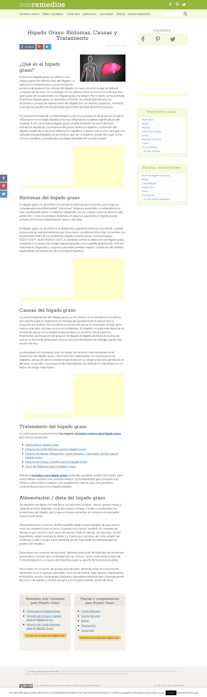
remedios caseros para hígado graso (98, 433)
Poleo (145, 191)
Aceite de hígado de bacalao (156, 175)
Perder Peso (89, 14)
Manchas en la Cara (151, 139)
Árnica (145, 179)
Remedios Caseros (29, 14)
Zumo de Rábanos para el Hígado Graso (50, 466)
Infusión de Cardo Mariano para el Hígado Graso (55, 449)
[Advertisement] (46, 166)
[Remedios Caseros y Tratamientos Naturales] (42, 6)
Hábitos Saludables (52, 14)
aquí (196, 692)
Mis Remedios (176, 685)
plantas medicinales (50, 671)
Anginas (146, 127)
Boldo (85, 620)
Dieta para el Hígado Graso (42, 444)
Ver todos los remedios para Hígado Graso (45, 636)
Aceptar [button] (171, 693)
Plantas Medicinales (139, 14)
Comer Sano (73, 14)
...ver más (151, 151)
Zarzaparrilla (148, 195)
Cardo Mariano (90, 611)
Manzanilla (88, 625)
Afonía (145, 123)
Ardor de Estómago (151, 131)
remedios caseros (35, 671)
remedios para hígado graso (49, 475)
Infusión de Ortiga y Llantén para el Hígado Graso (56, 461)
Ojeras (145, 143)
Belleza (121, 14)
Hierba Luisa (148, 187)
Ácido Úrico (147, 119)
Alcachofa (87, 630)
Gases (145, 135)
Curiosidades (106, 14)
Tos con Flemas (149, 147)
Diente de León (90, 616)
